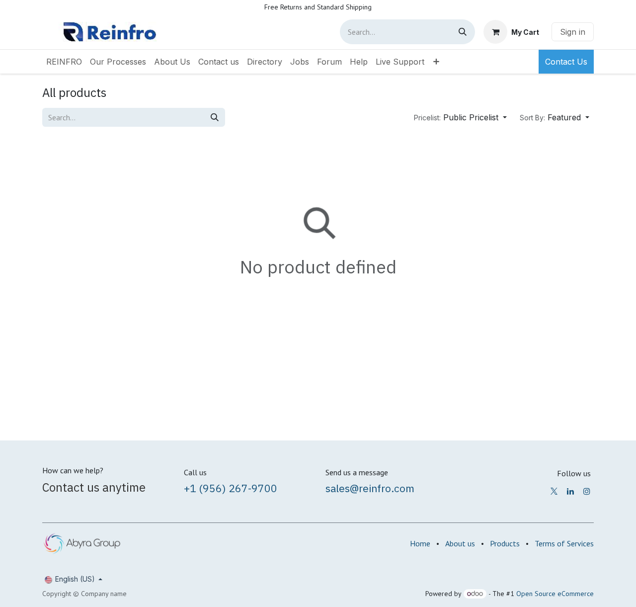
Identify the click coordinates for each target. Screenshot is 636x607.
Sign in (572, 32)
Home (420, 543)
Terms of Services (564, 543)
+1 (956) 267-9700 (230, 488)
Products (505, 543)
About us (460, 543)
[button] (460, 117)
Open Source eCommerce (555, 593)
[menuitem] (64, 62)
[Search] (462, 31)
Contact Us (566, 62)
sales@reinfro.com (369, 488)
